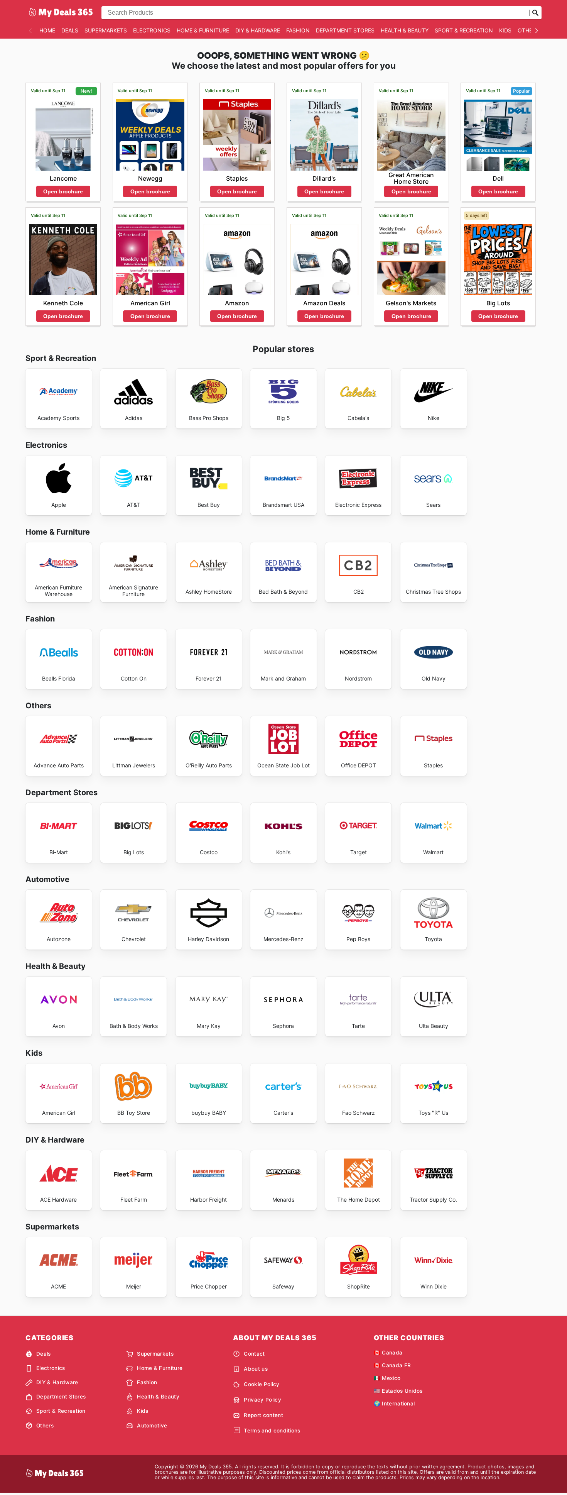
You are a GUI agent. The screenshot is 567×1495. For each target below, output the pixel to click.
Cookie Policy (261, 1384)
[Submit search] (535, 13)
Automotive (152, 1425)
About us (256, 1369)
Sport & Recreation (464, 30)
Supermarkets (105, 30)
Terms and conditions (272, 1430)
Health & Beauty (405, 30)
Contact (254, 1354)
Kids (505, 30)
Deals (69, 30)
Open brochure (63, 191)
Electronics (151, 30)
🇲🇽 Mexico (387, 1378)
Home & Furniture (203, 30)
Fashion (298, 30)
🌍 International (394, 1403)
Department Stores (345, 30)
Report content (263, 1415)
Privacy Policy (262, 1400)
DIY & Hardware (257, 30)
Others (528, 30)
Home (47, 30)
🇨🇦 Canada (388, 1352)
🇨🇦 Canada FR (392, 1365)
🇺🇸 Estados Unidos (398, 1391)
